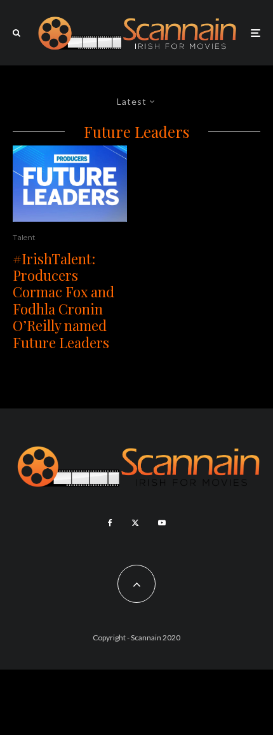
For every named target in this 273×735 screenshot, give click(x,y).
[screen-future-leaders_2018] (70, 183)
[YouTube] (162, 522)
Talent (24, 237)
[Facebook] (110, 522)
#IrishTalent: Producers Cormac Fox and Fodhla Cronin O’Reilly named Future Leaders (63, 300)
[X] (135, 522)
